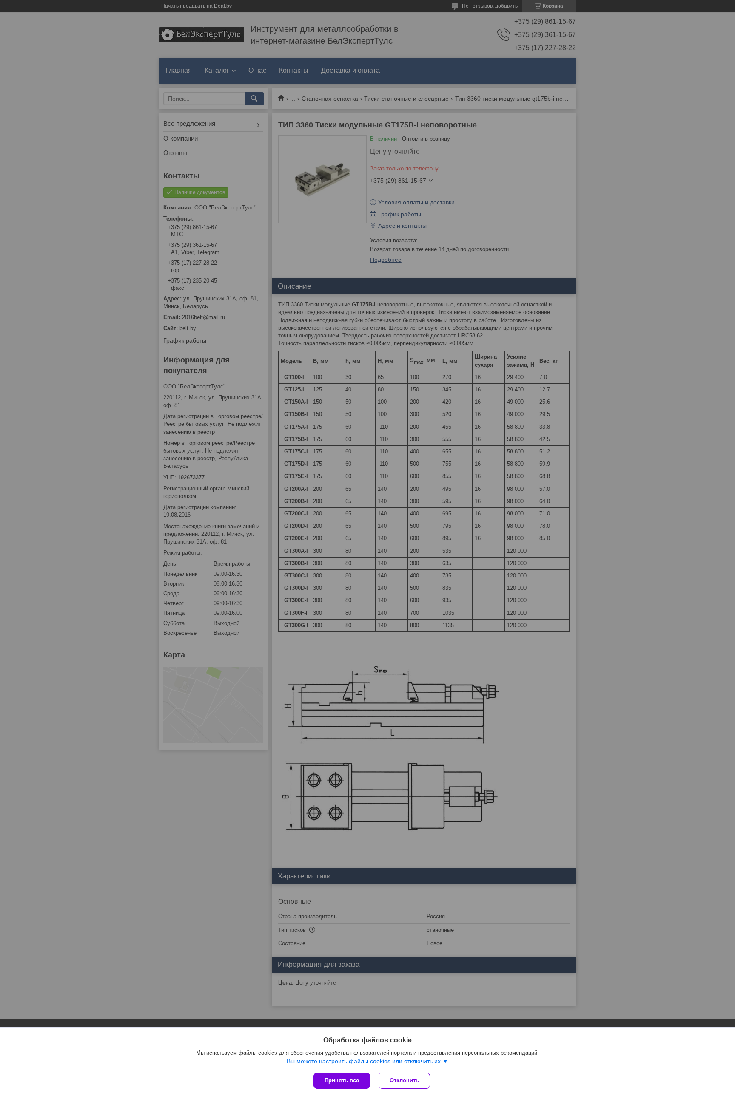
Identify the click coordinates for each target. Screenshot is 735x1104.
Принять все (342, 1080)
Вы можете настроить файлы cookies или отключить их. (364, 1061)
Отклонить (404, 1080)
